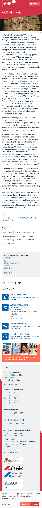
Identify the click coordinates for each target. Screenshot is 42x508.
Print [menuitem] (3, 282)
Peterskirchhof (8, 243)
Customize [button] (6, 504)
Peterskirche (29, 239)
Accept (35, 504)
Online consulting (18, 323)
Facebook (15, 282)
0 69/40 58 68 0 (10, 377)
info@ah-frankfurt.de (11, 263)
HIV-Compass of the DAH (25, 336)
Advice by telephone (19, 305)
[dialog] (21, 499)
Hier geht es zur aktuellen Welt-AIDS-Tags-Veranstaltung (19, 219)
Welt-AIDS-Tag (8, 239)
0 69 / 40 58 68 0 (10, 268)
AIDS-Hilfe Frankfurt (23, 232)
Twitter (19, 282)
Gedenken (21, 236)
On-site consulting (18, 294)
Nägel (19, 239)
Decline (25, 504)
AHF (4, 232)
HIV (34, 232)
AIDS (11, 232)
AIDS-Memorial (9, 236)
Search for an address (19, 334)
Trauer (30, 236)
